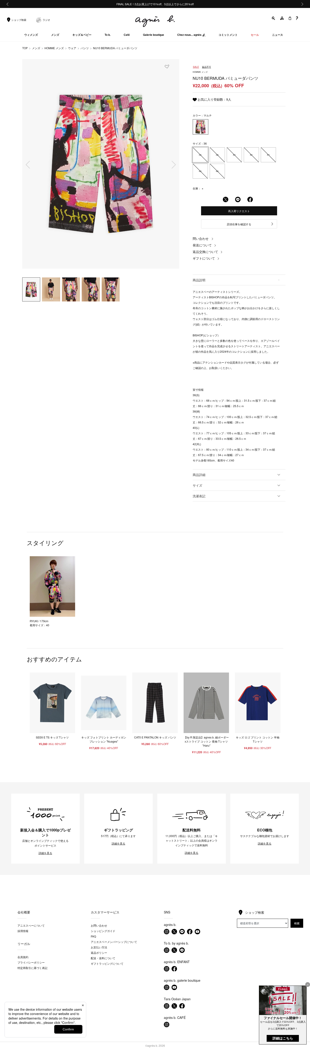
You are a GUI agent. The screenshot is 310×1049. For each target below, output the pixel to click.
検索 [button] (297, 923)
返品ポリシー (99, 952)
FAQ (93, 936)
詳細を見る (45, 853)
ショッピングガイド (103, 931)
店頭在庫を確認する (239, 224)
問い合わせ (201, 238)
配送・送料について (103, 958)
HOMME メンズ (54, 48)
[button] (274, 18)
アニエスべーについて (31, 925)
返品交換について (205, 251)
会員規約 (22, 957)
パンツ (85, 48)
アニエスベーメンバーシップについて (114, 942)
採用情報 (22, 931)
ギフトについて (204, 258)
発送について (202, 245)
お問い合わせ (99, 925)
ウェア (72, 48)
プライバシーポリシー (31, 962)
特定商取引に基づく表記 (32, 968)
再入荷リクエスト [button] (239, 211)
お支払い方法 (99, 947)
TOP (25, 48)
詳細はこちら (283, 1038)
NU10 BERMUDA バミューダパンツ (115, 48)
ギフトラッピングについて (107, 963)
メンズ (36, 48)
